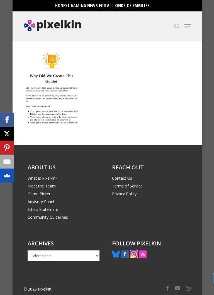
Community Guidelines (48, 217)
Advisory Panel (41, 201)
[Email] (7, 162)
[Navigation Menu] (187, 26)
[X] (7, 134)
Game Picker (39, 193)
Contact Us (122, 178)
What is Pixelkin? (42, 178)
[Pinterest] (7, 148)
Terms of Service (127, 186)
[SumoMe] (7, 175)
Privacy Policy (124, 193)
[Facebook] (7, 120)
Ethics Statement (43, 209)
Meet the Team (42, 186)
